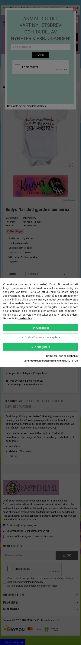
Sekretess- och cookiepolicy (62, 355)
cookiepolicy (25, 318)
